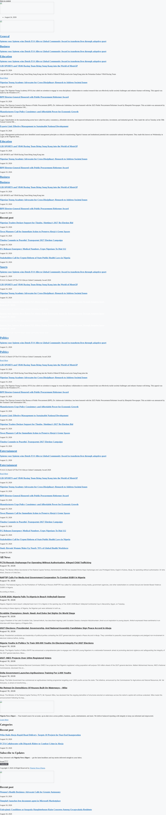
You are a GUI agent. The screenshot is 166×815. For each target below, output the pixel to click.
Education (6, 56)
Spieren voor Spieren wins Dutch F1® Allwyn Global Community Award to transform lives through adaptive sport (53, 41)
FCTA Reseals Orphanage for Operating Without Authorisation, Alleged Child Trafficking (45, 562)
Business (5, 46)
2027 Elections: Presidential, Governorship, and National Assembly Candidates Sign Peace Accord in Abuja (55, 628)
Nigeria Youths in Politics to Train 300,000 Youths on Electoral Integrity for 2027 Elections (47, 643)
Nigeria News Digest (37, 768)
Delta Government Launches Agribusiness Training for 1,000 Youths (35, 673)
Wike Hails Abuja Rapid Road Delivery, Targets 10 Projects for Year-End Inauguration (40, 735)
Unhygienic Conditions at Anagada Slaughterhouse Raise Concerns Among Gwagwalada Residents (46, 809)
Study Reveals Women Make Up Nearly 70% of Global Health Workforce (34, 548)
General (4, 36)
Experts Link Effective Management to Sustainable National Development (34, 126)
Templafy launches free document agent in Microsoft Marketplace (30, 801)
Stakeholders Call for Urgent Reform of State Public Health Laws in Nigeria (35, 258)
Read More (4, 78)
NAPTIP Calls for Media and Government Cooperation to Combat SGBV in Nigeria (42, 577)
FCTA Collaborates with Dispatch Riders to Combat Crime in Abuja (31, 743)
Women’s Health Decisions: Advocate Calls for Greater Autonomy (30, 792)
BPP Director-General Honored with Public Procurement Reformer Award (34, 97)
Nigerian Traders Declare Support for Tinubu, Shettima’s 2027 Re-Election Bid (36, 223)
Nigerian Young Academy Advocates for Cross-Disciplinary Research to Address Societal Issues (43, 82)
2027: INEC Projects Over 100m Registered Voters (25, 658)
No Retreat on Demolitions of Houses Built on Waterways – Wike (33, 688)
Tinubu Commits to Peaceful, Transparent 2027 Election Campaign (31, 240)
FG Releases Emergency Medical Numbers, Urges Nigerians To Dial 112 (33, 249)
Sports (3, 266)
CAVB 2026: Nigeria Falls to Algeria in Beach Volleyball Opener (32, 597)
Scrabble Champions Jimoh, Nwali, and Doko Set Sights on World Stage (37, 613)
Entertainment (8, 450)
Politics (4, 337)
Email (2, 762)
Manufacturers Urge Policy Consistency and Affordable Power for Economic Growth (39, 111)
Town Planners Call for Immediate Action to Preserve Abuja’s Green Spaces (35, 231)
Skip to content (5, 1)
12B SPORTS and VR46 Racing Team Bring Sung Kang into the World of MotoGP (39, 66)
